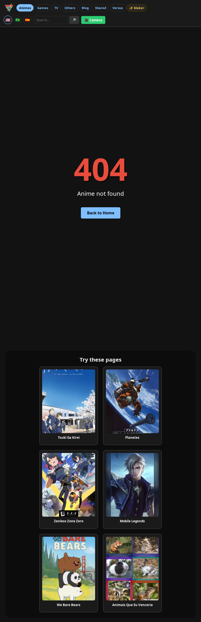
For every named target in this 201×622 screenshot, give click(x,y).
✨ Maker (136, 8)
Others (69, 8)
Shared (100, 8)
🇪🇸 (27, 20)
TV (56, 8)
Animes (25, 8)
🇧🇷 (17, 20)
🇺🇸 (7, 20)
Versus (118, 8)
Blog (85, 8)
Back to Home (100, 213)
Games (42, 8)
